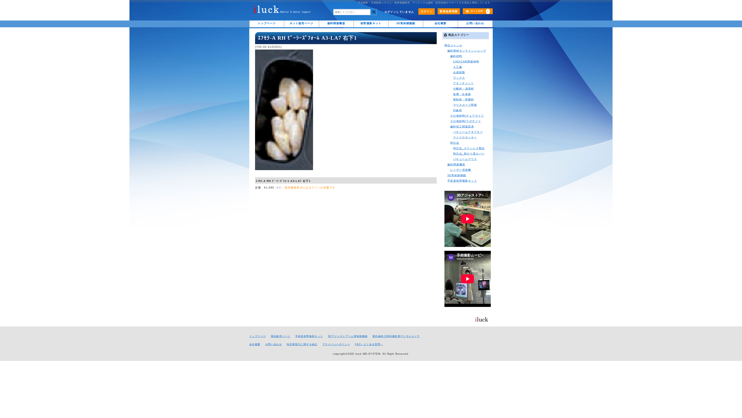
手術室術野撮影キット (462, 180)
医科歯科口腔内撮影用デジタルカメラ (396, 336)
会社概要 (441, 23)
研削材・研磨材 (463, 99)
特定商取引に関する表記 (302, 344)
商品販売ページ (280, 336)
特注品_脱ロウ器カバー (469, 153)
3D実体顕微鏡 (405, 23)
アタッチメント (463, 83)
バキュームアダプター (468, 132)
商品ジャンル (453, 45)
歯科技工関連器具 (462, 126)
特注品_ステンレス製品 (469, 148)
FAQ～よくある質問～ (369, 344)
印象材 (457, 110)
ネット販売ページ (301, 23)
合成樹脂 (459, 72)
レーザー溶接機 (460, 169)
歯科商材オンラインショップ (466, 50)
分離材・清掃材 (463, 88)
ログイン (427, 11)
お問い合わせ (475, 23)
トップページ (267, 23)
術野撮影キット (371, 23)
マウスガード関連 (465, 104)
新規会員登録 (449, 11)
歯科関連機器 (336, 23)
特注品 (454, 142)
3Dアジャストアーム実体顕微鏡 (348, 336)
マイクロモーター (465, 137)
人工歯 (457, 67)
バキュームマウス (465, 159)
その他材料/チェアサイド (467, 115)
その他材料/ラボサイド (465, 121)
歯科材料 (456, 56)
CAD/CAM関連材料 (466, 61)
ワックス (459, 77)
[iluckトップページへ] (282, 10)
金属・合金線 (462, 94)
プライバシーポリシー (336, 344)
